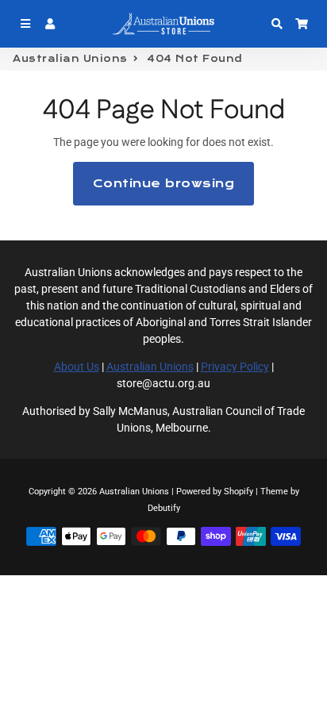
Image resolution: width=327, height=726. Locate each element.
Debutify (164, 508)
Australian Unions (70, 58)
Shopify (238, 491)
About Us (76, 366)
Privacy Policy (235, 366)
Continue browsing (164, 183)
